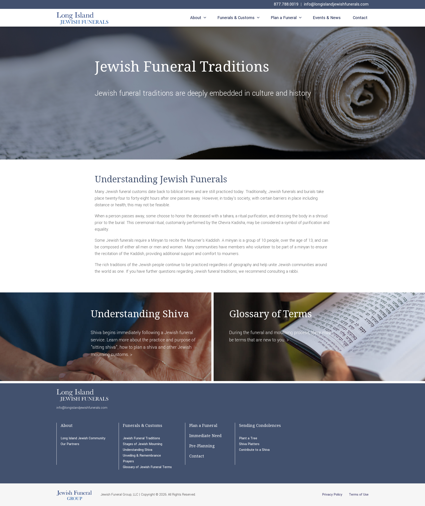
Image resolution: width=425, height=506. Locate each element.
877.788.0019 (286, 4)
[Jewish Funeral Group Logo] (74, 500)
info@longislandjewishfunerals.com (336, 4)
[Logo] (82, 18)
